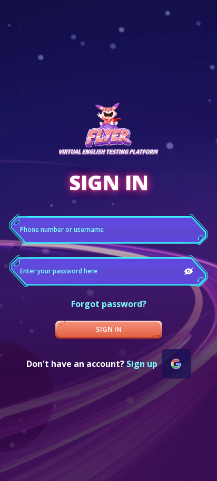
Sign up (141, 364)
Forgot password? (108, 304)
